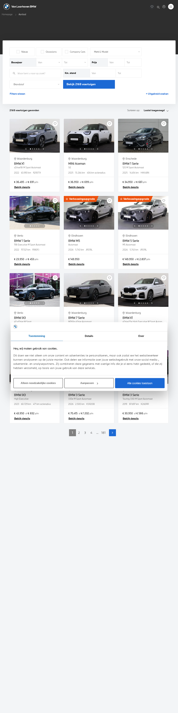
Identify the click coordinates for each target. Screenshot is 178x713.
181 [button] (103, 433)
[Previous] (26, 149)
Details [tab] (89, 335)
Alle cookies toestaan (139, 383)
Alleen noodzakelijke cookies (38, 382)
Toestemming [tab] (37, 335)
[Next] (43, 149)
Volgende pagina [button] (112, 432)
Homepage (7, 14)
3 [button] (85, 433)
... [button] (97, 433)
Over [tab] (141, 335)
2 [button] (79, 433)
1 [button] (72, 433)
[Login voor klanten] (164, 6)
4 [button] (91, 433)
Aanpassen (87, 382)
